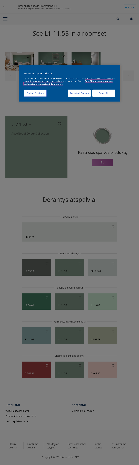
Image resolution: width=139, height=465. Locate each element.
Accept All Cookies (79, 93)
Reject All (104, 93)
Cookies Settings (35, 93)
